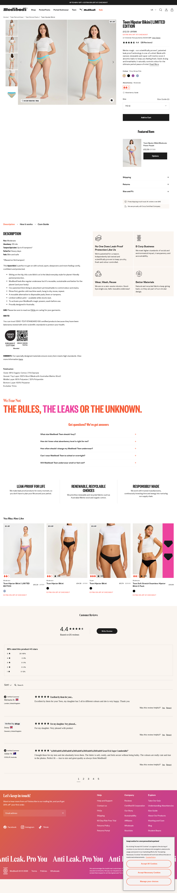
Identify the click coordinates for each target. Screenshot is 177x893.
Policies (43, 871)
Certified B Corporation (134, 805)
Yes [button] (163, 708)
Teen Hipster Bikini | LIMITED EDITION (16, 584)
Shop (33, 10)
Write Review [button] (107, 631)
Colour (125, 71)
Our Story (128, 810)
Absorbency (127, 83)
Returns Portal (103, 830)
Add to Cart (146, 117)
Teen (74, 10)
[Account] (166, 9)
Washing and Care (156, 820)
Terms (34, 871)
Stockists (128, 830)
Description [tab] (9, 224)
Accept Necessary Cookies (149, 873)
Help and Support (104, 800)
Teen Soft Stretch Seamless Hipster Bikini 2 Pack (149, 584)
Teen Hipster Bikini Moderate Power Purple (155, 144)
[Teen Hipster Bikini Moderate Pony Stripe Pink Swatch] (124, 75)
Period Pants (44, 10)
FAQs (33, 310)
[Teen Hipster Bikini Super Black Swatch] (91, 588)
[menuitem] (89, 10)
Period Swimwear (61, 10)
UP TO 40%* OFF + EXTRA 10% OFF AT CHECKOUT (88, 2)
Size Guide (153, 810)
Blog (150, 825)
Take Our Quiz (154, 800)
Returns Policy (103, 825)
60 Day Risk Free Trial (106, 820)
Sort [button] (6, 684)
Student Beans (154, 830)
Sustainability (130, 815)
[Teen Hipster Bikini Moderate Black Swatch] (128, 75)
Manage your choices (149, 881)
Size (124, 99)
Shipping (101, 815)
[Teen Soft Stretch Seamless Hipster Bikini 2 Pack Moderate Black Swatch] (134, 591)
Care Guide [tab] (43, 224)
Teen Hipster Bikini (55, 583)
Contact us (102, 805)
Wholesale (129, 825)
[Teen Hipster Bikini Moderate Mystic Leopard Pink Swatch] (137, 75)
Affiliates (128, 820)
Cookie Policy (151, 857)
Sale (101, 10)
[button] (78, 779)
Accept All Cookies (149, 864)
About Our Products (157, 815)
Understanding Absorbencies (161, 805)
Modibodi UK (15, 871)
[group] (74, 629)
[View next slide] (113, 62)
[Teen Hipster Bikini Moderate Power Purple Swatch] (133, 75)
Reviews (128, 800)
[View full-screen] (112, 100)
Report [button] (168, 708)
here (21, 359)
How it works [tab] (26, 224)
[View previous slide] (21, 62)
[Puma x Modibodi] (89, 10)
